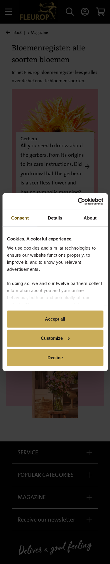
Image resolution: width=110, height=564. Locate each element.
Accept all (55, 318)
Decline (55, 357)
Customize (52, 338)
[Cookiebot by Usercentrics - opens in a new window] (78, 201)
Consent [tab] (20, 217)
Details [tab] (55, 217)
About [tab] (90, 217)
